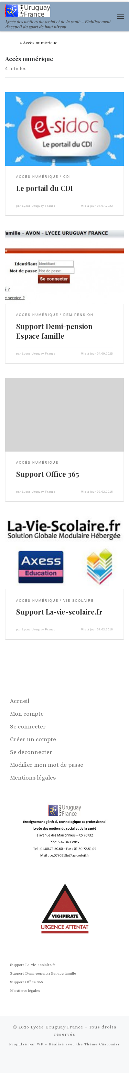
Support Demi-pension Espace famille (54, 330)
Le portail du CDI (44, 188)
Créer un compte (33, 739)
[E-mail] (64, 1061)
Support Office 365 (47, 473)
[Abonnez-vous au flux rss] (53, 1061)
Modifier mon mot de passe (46, 765)
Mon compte (27, 713)
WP (40, 1044)
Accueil (12, 42)
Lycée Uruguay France (38, 205)
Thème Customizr (102, 1044)
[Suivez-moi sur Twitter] (75, 1061)
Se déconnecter (31, 752)
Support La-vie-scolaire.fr (59, 611)
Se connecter (28, 726)
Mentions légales (33, 777)
